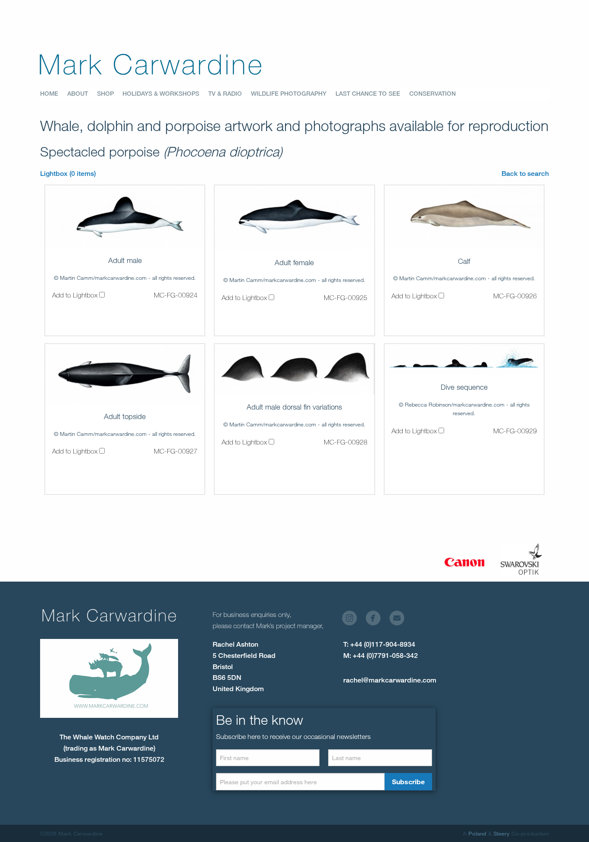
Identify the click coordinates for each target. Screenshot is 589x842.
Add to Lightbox (75, 295)
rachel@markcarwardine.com (389, 680)
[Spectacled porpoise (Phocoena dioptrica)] (124, 216)
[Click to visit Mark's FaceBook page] (377, 620)
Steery (501, 833)
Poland (477, 833)
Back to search (525, 173)
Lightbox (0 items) (68, 173)
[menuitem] (53, 94)
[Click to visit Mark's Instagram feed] (353, 620)
